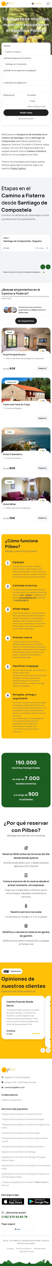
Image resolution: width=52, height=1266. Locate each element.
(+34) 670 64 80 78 (14, 1217)
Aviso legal (10, 1249)
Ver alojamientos (26, 321)
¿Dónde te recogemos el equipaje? (19, 70)
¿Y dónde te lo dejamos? (14, 83)
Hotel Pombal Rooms (14, 354)
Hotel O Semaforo (12, 454)
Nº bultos (31, 95)
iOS (22, 595)
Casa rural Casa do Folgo (16, 404)
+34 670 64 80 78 (21, 600)
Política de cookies (39, 1249)
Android (28, 595)
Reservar (42, 368)
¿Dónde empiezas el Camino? (17, 58)
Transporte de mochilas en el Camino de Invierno (22, 1146)
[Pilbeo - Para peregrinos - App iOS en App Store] (13, 1206)
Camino (7, 46)
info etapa (39, 248)
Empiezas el (9, 95)
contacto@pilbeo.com (27, 597)
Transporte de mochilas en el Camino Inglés (20, 1133)
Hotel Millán (9, 504)
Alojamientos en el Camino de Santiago (18, 1151)
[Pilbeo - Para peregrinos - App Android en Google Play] (39, 1206)
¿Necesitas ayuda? (26, 118)
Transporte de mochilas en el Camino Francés (21, 1114)
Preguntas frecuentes (26, 1251)
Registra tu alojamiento (11, 1100)
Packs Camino (18, 168)
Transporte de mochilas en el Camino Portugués (22, 1119)
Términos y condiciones (23, 1249)
